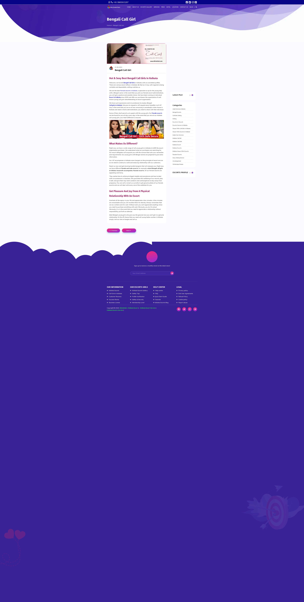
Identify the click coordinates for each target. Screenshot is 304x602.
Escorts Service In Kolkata (180, 125)
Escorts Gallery (146, 7)
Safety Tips (136, 293)
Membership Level (138, 302)
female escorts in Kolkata (128, 91)
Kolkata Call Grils (177, 141)
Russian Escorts (177, 154)
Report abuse (182, 302)
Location (175, 7)
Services (157, 7)
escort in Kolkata (115, 97)
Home (129, 7)
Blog (191, 7)
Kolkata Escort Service (147, 308)
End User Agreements (185, 293)
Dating (174, 118)
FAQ (156, 293)
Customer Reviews (115, 296)
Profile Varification (138, 296)
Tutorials (158, 299)
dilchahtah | (123, 308)
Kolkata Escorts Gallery (140, 290)
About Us (135, 7)
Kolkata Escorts (177, 148)
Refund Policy (183, 296)
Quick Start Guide (161, 296)
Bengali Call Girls (129, 83)
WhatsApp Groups (178, 164)
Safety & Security (138, 299)
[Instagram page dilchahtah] (193, 2)
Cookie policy (182, 299)
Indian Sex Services (178, 135)
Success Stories (114, 299)
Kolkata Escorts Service (115, 310)
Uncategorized (177, 161)
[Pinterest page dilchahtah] (196, 2)
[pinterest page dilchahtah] (195, 309)
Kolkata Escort (177, 145)
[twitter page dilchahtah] (190, 2)
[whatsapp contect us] (109, 2)
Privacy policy (183, 290)
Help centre (159, 290)
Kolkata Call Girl (177, 138)
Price (163, 7)
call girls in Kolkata (115, 105)
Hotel (168, 7)
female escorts (157, 113)
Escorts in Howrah (178, 122)
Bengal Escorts (177, 112)
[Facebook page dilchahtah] (187, 2)
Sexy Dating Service (178, 158)
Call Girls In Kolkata (115, 293)
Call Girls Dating (177, 115)
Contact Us (184, 7)
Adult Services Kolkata (179, 109)
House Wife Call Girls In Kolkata (181, 128)
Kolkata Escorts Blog (161, 302)
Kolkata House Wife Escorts (181, 151)
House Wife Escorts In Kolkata (181, 132)
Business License (114, 302)
